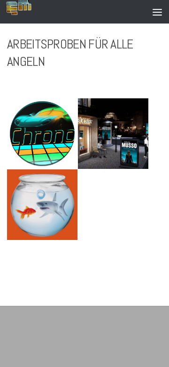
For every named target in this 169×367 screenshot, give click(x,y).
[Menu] (157, 12)
